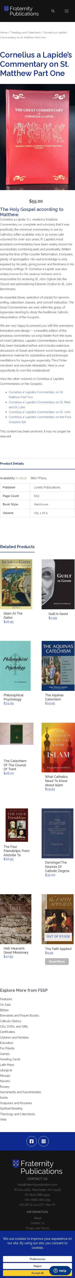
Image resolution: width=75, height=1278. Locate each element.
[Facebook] (31, 1141)
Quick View (16, 606)
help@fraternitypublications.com (37, 1184)
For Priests (7, 1048)
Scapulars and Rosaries (16, 1103)
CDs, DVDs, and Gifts (14, 1026)
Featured (6, 999)
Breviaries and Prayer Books (19, 1015)
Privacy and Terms (37, 1228)
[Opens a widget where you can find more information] (60, 1271)
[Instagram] (43, 1141)
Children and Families (14, 1037)
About (37, 1218)
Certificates (7, 1032)
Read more (57, 961)
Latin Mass (7, 1064)
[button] (53, 11)
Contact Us (37, 1223)
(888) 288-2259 (40, 1199)
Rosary (5, 1086)
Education (6, 1043)
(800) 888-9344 (39, 1194)
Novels (5, 1081)
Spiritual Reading (11, 1108)
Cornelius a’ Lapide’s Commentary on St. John (40, 412)
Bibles (4, 1010)
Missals (5, 1075)
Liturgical (6, 1070)
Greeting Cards (10, 1059)
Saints (4, 1097)
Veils (3, 1119)
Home (3, 32)
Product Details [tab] (12, 463)
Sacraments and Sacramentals (20, 1092)
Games (5, 1054)
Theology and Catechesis (25, 32)
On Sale (5, 1004)
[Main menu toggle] (66, 11)
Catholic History (10, 1021)
